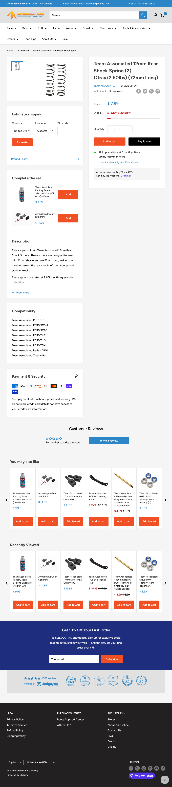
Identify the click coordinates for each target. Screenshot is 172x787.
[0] (162, 15)
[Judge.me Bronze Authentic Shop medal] (113, 680)
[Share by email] (157, 91)
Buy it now (144, 141)
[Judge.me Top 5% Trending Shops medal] (141, 680)
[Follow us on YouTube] (156, 768)
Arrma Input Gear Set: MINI (44, 215)
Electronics (106, 28)
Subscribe (112, 659)
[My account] (155, 15)
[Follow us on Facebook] (131, 768)
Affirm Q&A (64, 725)
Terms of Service (17, 725)
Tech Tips (30, 39)
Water (69, 28)
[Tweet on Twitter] (151, 91)
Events (11, 39)
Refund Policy (19, 159)
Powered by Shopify (17, 775)
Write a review (109, 440)
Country (17, 123)
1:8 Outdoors (29, 3)
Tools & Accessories (134, 28)
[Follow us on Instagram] (143, 768)
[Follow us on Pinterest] (150, 768)
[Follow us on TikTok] (163, 768)
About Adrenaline (118, 725)
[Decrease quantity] (111, 129)
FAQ (110, 736)
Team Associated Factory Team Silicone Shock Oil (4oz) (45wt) (44, 192)
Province (40, 123)
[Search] (143, 15)
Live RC (112, 746)
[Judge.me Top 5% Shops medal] (127, 680)
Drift (40, 28)
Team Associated (105, 85)
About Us (47, 39)
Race (10, 28)
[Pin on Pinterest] (145, 91)
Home (10, 50)
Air (54, 28)
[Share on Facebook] (138, 91)
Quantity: (99, 129)
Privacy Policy (15, 719)
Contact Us (114, 730)
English (12, 762)
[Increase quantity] (128, 129)
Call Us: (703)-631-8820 (142, 3)
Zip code (62, 123)
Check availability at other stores (118, 162)
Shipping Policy (16, 736)
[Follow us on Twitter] (137, 768)
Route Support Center (70, 719)
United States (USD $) (38, 762)
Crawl (86, 28)
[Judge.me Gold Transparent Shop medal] (85, 680)
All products (23, 50)
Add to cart (109, 141)
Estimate (22, 142)
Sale (65, 39)
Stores (111, 719)
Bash (25, 28)
